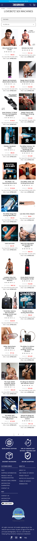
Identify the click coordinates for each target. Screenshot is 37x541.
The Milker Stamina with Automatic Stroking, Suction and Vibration (9, 313)
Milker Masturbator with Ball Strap (10, 347)
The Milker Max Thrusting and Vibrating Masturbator (9, 417)
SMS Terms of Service (26, 473)
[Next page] (23, 434)
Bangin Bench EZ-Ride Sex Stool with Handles (27, 81)
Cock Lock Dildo (10, 243)
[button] (2, 5)
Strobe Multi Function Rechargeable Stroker (27, 278)
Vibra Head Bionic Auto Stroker (9, 48)
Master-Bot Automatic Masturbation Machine (10, 81)
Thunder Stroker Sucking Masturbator (27, 311)
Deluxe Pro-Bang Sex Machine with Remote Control (27, 417)
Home (3, 8)
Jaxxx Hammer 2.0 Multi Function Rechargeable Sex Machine (9, 114)
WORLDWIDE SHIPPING (9, 448)
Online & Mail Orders (8, 480)
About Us (22, 470)
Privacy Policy (24, 475)
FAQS (2, 470)
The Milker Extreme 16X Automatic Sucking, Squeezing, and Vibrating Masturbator (27, 148)
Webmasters (23, 484)
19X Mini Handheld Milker (10, 147)
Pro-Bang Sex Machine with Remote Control (27, 382)
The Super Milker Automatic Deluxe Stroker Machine (9, 383)
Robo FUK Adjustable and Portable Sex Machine (27, 245)
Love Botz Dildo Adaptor (27, 214)
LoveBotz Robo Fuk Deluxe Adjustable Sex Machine (10, 279)
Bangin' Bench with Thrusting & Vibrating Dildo (27, 114)
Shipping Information (8, 473)
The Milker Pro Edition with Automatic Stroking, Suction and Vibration (27, 349)
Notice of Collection (26, 478)
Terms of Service (25, 481)
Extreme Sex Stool (27, 48)
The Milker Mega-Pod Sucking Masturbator (9, 214)
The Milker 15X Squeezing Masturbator (9, 182)
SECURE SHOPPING (28, 461)
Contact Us (5, 488)
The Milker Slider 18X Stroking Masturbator (27, 182)
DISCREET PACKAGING (9, 461)
